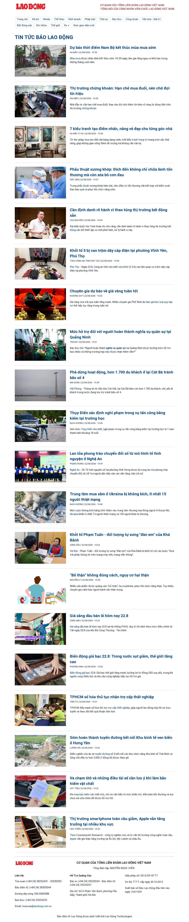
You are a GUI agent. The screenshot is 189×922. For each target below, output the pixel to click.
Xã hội (35, 19)
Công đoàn (132, 19)
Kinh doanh (74, 19)
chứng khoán (89, 108)
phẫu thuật (83, 185)
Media (46, 19)
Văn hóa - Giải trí (151, 19)
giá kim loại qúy (159, 302)
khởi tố (127, 266)
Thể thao (59, 19)
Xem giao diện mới (83, 25)
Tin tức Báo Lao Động (44, 37)
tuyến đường (102, 753)
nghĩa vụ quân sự (116, 348)
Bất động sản (24, 25)
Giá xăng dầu (77, 626)
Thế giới (55, 25)
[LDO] (40, 61)
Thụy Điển (86, 429)
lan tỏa (151, 469)
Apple (73, 838)
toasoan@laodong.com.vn (37, 906)
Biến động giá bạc (80, 672)
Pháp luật (90, 19)
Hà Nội (74, 551)
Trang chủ (22, 19)
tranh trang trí (139, 139)
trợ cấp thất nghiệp (119, 707)
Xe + (66, 25)
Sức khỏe (41, 25)
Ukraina (74, 514)
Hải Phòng (75, 388)
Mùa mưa (75, 58)
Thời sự (103, 19)
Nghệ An (75, 469)
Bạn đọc (117, 19)
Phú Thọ (74, 266)
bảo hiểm (84, 794)
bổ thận (113, 586)
